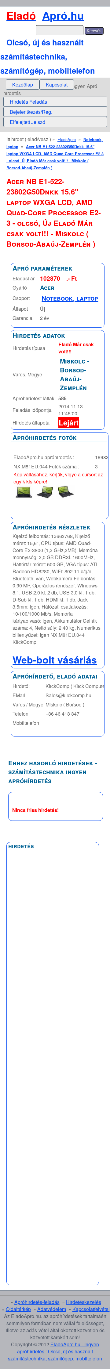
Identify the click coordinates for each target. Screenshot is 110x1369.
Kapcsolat (57, 84)
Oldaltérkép (18, 1309)
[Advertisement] (52, 1001)
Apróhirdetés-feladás (37, 1302)
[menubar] (40, 84)
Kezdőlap (22, 84)
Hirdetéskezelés (83, 1302)
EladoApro (66, 139)
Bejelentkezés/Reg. (31, 111)
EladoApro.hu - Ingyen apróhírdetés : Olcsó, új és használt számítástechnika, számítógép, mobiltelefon (55, 1351)
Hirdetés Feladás (28, 101)
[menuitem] (22, 84)
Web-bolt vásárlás (55, 659)
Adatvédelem (51, 1309)
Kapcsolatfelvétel (91, 1309)
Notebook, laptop (70, 298)
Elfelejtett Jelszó (27, 121)
